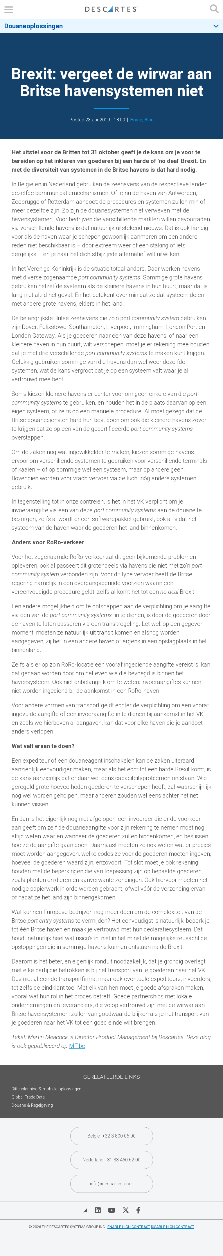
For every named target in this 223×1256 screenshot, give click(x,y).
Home (136, 120)
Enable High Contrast (128, 1227)
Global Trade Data (28, 1097)
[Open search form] (214, 9)
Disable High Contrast (172, 1227)
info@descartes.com (111, 1183)
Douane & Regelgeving (32, 1105)
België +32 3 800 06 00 (111, 1136)
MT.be (77, 1045)
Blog (149, 120)
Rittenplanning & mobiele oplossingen (46, 1089)
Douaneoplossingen (33, 26)
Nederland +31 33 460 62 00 (111, 1160)
